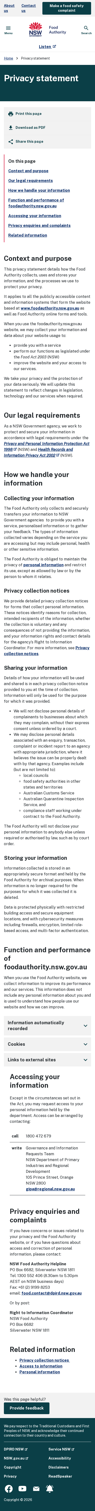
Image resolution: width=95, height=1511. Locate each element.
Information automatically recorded (48, 1025)
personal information (43, 565)
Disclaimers (58, 1467)
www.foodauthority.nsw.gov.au (50, 308)
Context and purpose (28, 171)
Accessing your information (34, 215)
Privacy (10, 1476)
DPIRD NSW (16, 1449)
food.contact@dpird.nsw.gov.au (51, 1293)
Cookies (48, 1044)
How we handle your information (39, 190)
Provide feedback (27, 1408)
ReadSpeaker (60, 1476)
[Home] (47, 30)
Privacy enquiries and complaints (39, 225)
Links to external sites (48, 1060)
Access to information (40, 1366)
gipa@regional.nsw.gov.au (50, 1189)
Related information (27, 235)
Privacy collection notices (44, 1360)
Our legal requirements (30, 180)
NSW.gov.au (16, 1458)
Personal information (39, 1372)
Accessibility (59, 1458)
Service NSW (61, 1449)
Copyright (12, 1467)
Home (8, 58)
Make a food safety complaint (67, 8)
